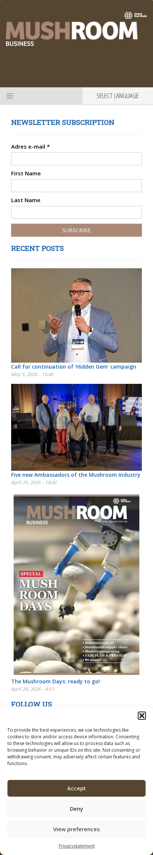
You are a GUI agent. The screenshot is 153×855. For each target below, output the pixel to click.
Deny (76, 808)
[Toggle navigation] (9, 95)
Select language (118, 95)
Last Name (25, 200)
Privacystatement (77, 846)
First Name (26, 173)
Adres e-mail (30, 146)
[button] (142, 715)
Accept (76, 788)
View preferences (76, 829)
